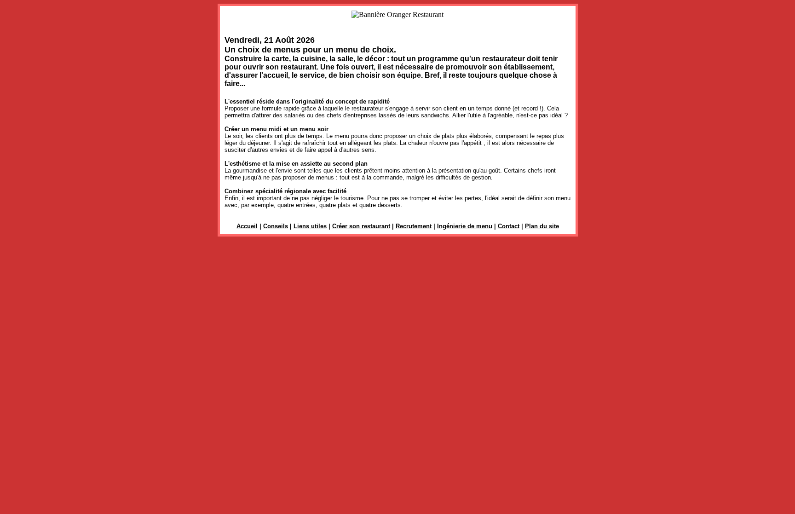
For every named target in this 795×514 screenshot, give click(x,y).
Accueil (247, 226)
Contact (508, 226)
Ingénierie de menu (464, 226)
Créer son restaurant (361, 226)
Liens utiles (310, 226)
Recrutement (414, 226)
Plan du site (542, 226)
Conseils (275, 226)
